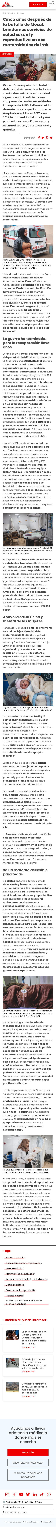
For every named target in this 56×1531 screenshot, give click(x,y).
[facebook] (14, 1494)
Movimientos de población (20, 1273)
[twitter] (28, 1494)
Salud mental (41, 1279)
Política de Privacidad (31, 1522)
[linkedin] (35, 1494)
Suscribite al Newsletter (28, 1462)
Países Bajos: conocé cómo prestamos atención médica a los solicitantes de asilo (34, 1364)
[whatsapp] (49, 1494)
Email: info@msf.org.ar (14, 1507)
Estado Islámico (14, 1268)
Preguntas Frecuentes (12, 1522)
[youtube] (21, 1494)
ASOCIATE (38, 4)
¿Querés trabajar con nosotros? (28, 1475)
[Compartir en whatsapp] (47, 137)
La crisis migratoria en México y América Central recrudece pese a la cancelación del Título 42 (34, 1337)
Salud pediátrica (15, 1284)
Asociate (28, 1452)
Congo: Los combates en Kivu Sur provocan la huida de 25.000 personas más (34, 1388)
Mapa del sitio (46, 1522)
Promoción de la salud (18, 1279)
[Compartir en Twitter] (43, 137)
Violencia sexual (15, 1295)
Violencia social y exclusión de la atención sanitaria (24, 1302)
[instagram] (7, 1494)
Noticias (20, 13)
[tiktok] (42, 1494)
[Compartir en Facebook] (39, 137)
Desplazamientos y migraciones (24, 1262)
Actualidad (8, 13)
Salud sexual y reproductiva (21, 1290)
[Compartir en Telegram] (51, 137)
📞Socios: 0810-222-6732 (15, 1512)
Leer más (26, 1347)
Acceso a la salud (16, 1257)
